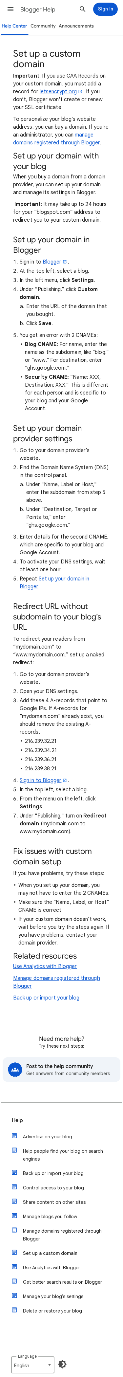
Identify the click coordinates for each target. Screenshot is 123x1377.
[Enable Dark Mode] (62, 1364)
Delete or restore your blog (52, 1311)
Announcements (76, 26)
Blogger (52, 262)
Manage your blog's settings (53, 1296)
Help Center (14, 26)
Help (17, 1120)
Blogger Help (37, 9)
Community (43, 26)
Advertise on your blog (47, 1137)
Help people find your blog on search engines (63, 1155)
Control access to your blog (53, 1188)
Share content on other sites (54, 1202)
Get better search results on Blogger (62, 1282)
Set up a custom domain (50, 1253)
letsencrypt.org (58, 91)
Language (27, 1356)
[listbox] (32, 1364)
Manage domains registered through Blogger (62, 1235)
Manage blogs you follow (50, 1217)
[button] (10, 9)
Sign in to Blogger (40, 780)
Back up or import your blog (46, 998)
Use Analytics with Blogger (45, 966)
